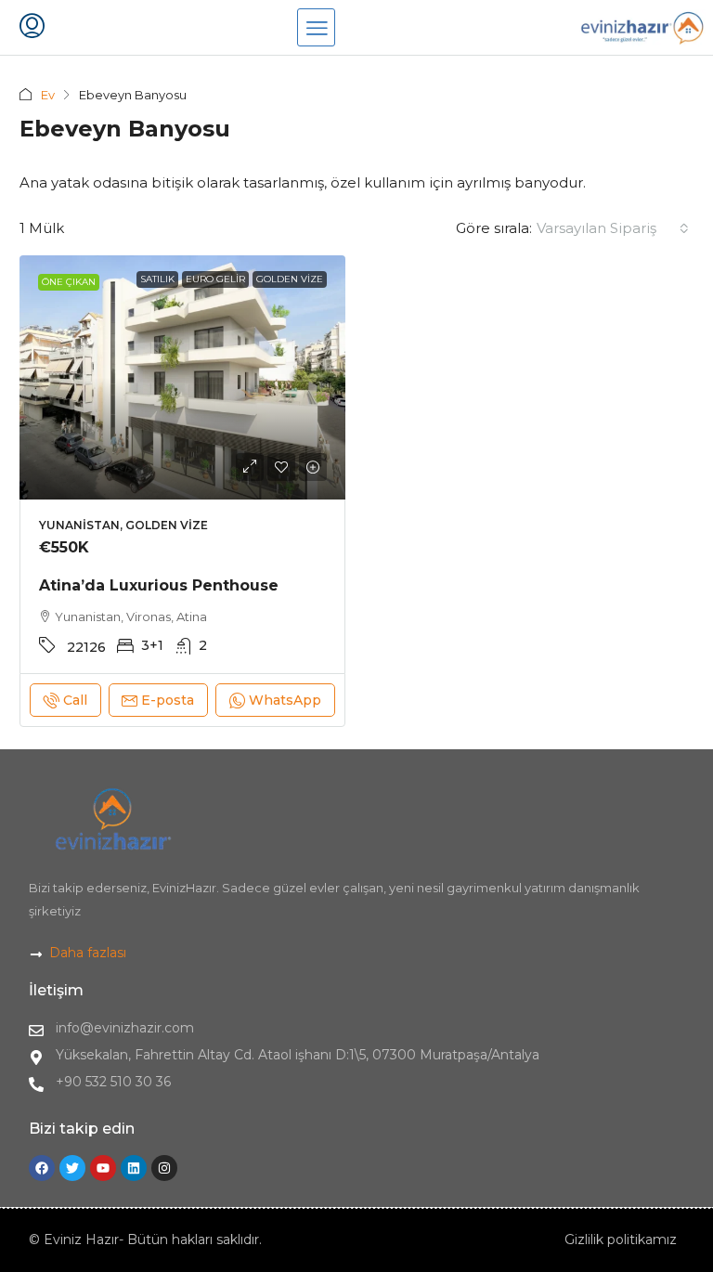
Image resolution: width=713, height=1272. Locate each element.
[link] (182, 377)
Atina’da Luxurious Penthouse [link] (159, 585)
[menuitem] (32, 27)
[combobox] (613, 228)
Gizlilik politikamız (620, 1239)
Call (75, 700)
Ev (48, 94)
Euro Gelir (215, 279)
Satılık (157, 279)
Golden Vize (289, 279)
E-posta (167, 700)
